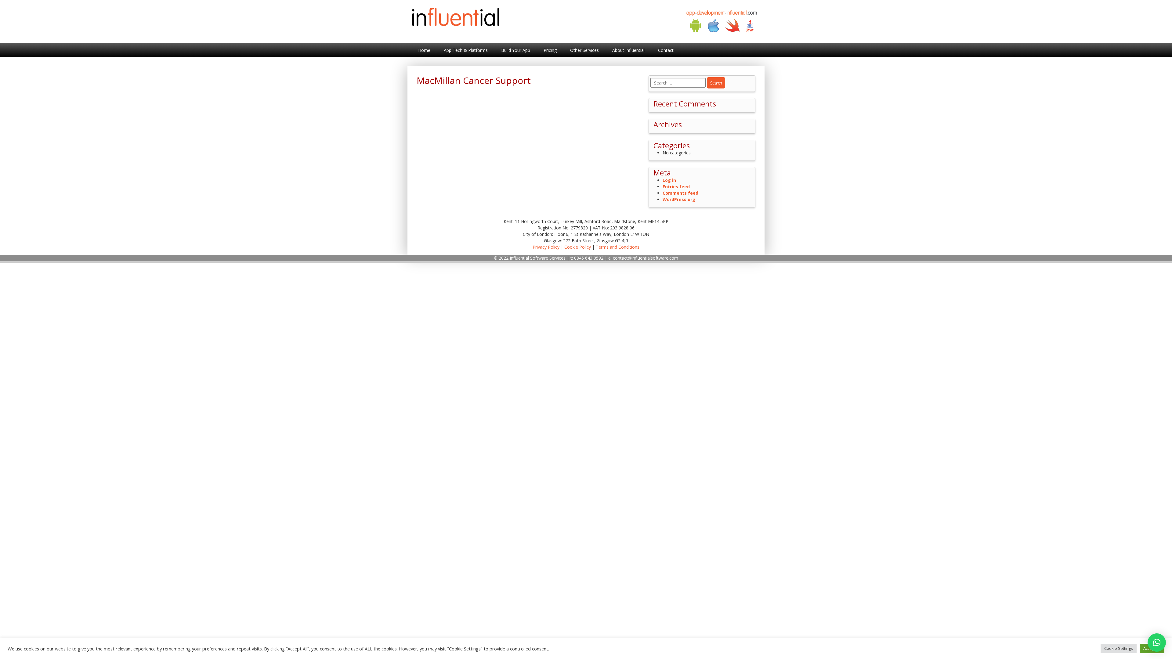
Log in (669, 180)
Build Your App (515, 50)
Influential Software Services (538, 258)
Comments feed (680, 193)
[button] (1157, 642)
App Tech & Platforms (466, 50)
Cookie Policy (577, 247)
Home (424, 50)
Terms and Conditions (617, 247)
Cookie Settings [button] (1118, 648)
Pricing (550, 50)
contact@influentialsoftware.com (645, 258)
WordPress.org (679, 199)
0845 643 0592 (588, 258)
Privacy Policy (546, 247)
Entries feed (676, 186)
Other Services (584, 50)
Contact (666, 50)
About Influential (628, 50)
